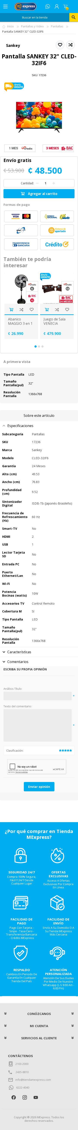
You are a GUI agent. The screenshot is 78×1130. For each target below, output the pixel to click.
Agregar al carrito (11, 309)
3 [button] (42, 346)
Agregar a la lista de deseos (31, 309)
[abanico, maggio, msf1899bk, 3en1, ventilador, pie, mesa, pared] (21, 288)
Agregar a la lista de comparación (21, 309)
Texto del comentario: (17, 706)
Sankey (13, 45)
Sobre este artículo (39, 415)
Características (19, 652)
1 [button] (35, 346)
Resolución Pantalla (11, 394)
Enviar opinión (39, 787)
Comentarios (17, 661)
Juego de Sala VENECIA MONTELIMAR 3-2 (55, 325)
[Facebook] (13, 1097)
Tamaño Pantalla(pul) (13, 383)
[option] (21, 306)
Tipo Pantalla (13, 374)
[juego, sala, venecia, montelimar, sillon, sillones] (57, 288)
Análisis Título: (12, 689)
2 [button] (39, 346)
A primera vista (16, 362)
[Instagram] (24, 1097)
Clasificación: (14, 750)
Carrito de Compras (65, 6)
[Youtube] (36, 1097)
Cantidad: (27, 183)
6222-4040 (22, 1087)
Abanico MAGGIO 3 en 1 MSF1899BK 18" (20, 323)
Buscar (73, 17)
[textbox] (34, 17)
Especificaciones (20, 425)
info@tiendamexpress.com (33, 1080)
